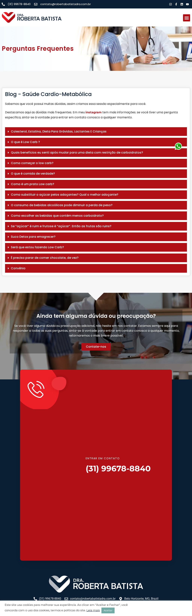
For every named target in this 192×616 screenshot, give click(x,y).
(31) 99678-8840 (118, 468)
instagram (94, 112)
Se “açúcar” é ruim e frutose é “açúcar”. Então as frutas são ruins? (61, 226)
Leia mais (93, 610)
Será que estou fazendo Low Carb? (37, 247)
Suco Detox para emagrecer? (33, 237)
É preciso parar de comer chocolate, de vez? (45, 258)
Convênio (18, 268)
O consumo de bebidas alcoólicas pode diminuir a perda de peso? (61, 205)
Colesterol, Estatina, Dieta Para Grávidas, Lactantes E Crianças (58, 131)
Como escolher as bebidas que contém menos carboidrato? (57, 215)
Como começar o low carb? (32, 163)
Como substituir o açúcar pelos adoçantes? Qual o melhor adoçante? (64, 194)
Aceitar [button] (108, 610)
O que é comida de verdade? (33, 173)
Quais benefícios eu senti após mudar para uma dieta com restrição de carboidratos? (77, 152)
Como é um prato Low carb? (32, 184)
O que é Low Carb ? (25, 142)
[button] (186, 17)
